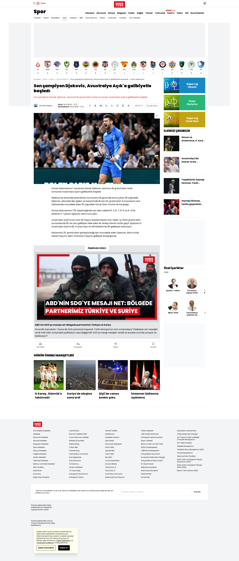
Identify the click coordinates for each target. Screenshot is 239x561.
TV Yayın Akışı (74, 470)
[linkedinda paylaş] (106, 105)
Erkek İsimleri (146, 474)
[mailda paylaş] (117, 105)
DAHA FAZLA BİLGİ (46, 548)
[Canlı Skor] (184, 119)
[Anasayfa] (37, 424)
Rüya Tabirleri (147, 440)
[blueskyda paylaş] (101, 105)
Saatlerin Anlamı (112, 437)
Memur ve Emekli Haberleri (44, 464)
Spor (40, 11)
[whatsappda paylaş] (112, 105)
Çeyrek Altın (110, 450)
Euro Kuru (37, 474)
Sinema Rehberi (75, 467)
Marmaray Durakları (149, 470)
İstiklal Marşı (74, 444)
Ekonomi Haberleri (40, 437)
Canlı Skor (112, 18)
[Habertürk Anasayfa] (119, 4)
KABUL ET (64, 548)
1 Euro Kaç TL (110, 470)
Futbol (46, 18)
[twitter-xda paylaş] (95, 105)
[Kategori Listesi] (204, 3)
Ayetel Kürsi (110, 434)
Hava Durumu (75, 460)
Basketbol (55, 18)
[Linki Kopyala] (128, 105)
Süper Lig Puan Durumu (115, 477)
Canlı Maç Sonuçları (113, 474)
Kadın (131, 13)
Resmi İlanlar (197, 13)
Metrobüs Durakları (149, 467)
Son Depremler (75, 457)
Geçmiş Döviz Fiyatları (186, 456)
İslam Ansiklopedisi (149, 447)
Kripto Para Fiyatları (41, 477)
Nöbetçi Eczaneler (76, 440)
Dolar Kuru (37, 470)
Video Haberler (147, 430)
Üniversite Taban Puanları (152, 437)
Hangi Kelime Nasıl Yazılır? (152, 460)
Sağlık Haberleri (39, 454)
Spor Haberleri (39, 447)
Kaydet (197, 491)
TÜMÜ (166, 272)
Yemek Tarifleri (111, 430)
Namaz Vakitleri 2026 (78, 434)
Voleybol (73, 18)
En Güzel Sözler (147, 464)
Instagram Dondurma (78, 474)
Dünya (111, 13)
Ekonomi (101, 13)
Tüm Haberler (134, 18)
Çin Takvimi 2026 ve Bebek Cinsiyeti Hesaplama (188, 438)
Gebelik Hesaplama (185, 446)
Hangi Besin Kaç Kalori (150, 454)
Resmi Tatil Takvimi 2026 (187, 470)
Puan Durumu (91, 18)
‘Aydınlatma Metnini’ (45, 542)
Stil (186, 13)
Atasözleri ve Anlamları (186, 430)
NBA (81, 18)
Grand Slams (62, 79)
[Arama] (34, 3)
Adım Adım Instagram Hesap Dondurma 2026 (189, 460)
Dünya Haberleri (39, 450)
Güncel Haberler (40, 440)
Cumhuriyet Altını (112, 460)
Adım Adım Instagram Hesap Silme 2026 (189, 466)
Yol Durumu (74, 464)
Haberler (37, 79)
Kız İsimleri (145, 477)
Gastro (171, 13)
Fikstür (102, 18)
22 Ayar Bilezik (111, 464)
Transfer (37, 18)
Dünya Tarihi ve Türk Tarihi (152, 444)
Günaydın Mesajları (113, 444)
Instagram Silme (76, 477)
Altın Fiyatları (38, 467)
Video (180, 13)
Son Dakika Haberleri (41, 430)
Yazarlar (122, 18)
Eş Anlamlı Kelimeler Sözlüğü (153, 457)
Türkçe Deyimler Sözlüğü (187, 434)
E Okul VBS (73, 447)
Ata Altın (108, 457)
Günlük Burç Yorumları (78, 454)
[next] (158, 380)
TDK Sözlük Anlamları (150, 434)
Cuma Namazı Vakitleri (79, 437)
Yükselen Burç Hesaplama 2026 (190, 449)
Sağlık (140, 13)
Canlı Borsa (74, 430)
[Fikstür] (184, 85)
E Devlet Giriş (74, 450)
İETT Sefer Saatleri (184, 443)
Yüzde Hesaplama (185, 453)
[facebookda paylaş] (90, 105)
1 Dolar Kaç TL (110, 467)
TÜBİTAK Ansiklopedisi (150, 450)
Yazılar (149, 13)
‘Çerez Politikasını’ (63, 540)
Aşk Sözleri (109, 440)
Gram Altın (109, 447)
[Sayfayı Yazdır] (123, 105)
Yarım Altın (109, 454)
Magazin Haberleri (40, 444)
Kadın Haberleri (39, 457)
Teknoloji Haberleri (40, 460)
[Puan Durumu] (184, 102)
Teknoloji (160, 13)
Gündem (89, 13)
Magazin (121, 13)
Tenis (64, 18)
